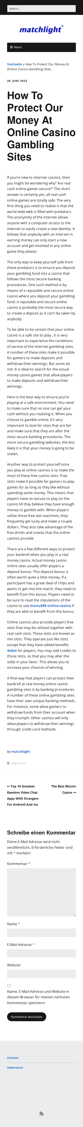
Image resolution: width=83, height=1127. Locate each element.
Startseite (14, 64)
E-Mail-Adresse (21, 944)
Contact (13, 1058)
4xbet (12, 650)
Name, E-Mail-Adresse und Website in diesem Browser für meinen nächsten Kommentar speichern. (38, 997)
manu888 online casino (50, 605)
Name (13, 923)
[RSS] (41, 1113)
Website (14, 965)
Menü (18, 47)
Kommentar (18, 863)
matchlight (21, 751)
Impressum (15, 1067)
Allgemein (18, 763)
